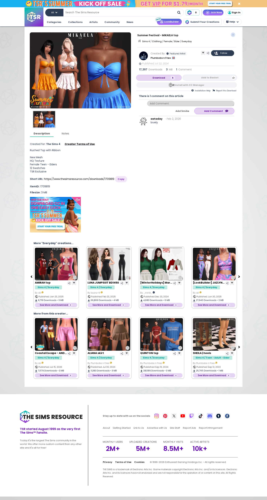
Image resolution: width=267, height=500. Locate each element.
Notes (65, 133)
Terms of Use (123, 462)
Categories (54, 22)
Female (168, 41)
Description (42, 133)
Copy (121, 179)
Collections (75, 22)
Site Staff (175, 428)
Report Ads (189, 428)
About (106, 428)
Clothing (157, 41)
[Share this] (208, 53)
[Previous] (32, 276)
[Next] (239, 276)
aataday (156, 119)
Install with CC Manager (189, 85)
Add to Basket (210, 77)
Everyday (187, 41)
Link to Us (139, 428)
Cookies (139, 462)
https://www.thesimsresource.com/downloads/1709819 (79, 179)
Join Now (216, 12)
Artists (93, 22)
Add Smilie (182, 111)
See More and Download (54, 304)
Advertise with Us (157, 428)
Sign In (236, 12)
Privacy (107, 462)
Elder (176, 41)
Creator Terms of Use (80, 144)
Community (112, 22)
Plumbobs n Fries (161, 58)
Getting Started (122, 428)
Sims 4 (146, 41)
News (130, 22)
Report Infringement (211, 428)
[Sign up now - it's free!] (55, 214)
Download (159, 77)
